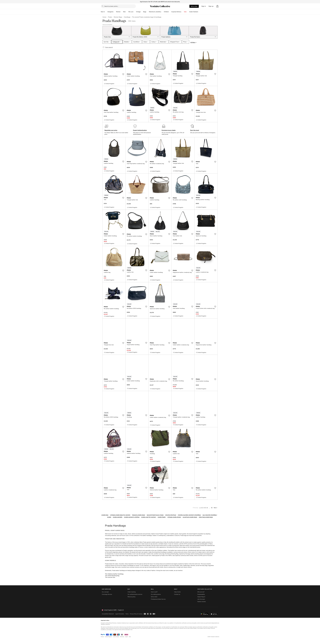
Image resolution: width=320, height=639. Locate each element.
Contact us (177, 594)
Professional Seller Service (158, 599)
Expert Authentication (140, 130)
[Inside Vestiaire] (199, 11)
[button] (217, 6)
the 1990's (169, 555)
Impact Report (201, 597)
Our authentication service (135, 594)
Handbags (127, 17)
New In (103, 12)
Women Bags (118, 17)
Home (104, 17)
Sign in (203, 6)
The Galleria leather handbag (114, 574)
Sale (185, 12)
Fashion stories (201, 601)
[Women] (121, 11)
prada (109, 517)
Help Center (177, 592)
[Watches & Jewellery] (162, 11)
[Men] (127, 11)
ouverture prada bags (190, 517)
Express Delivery (176, 12)
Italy (130, 636)
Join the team (201, 599)
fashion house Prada (156, 534)
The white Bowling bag (112, 576)
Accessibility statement (108, 614)
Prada (110, 17)
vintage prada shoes (174, 517)
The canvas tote (110, 577)
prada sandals (117, 517)
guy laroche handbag (210, 515)
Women (118, 12)
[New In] (106, 11)
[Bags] (147, 11)
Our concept (105, 592)
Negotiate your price (110, 130)
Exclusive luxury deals (169, 130)
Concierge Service (107, 594)
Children (166, 12)
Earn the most (194, 130)
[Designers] (114, 11)
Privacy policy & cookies (136, 614)
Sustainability (201, 594)
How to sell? (154, 592)
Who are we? (201, 592)
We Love (130, 12)
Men (124, 12)
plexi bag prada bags (206, 517)
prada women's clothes (131, 517)
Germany (122, 636)
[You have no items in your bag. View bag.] (217, 6)
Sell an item (194, 6)
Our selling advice (156, 594)
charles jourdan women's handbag (189, 515)
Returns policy (131, 597)
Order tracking (132, 592)
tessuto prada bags (138, 515)
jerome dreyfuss (170, 515)
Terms (126, 614)
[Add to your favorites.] (123, 74)
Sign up (210, 6)
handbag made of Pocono (136, 547)
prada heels (162, 517)
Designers (110, 12)
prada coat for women (148, 517)
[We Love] (134, 11)
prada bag (105, 515)
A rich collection (144, 565)
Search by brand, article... (111, 6)
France (102, 636)
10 (211, 508)
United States (116, 636)
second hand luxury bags (155, 515)
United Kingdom (108, 636)
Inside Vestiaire (193, 12)
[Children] (170, 11)
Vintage (138, 12)
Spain (126, 636)
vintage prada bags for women (120, 515)
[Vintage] (142, 11)
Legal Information (119, 614)
